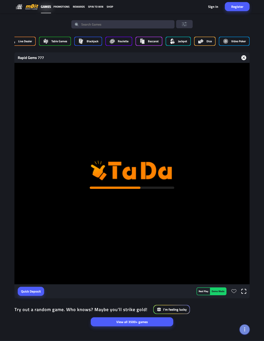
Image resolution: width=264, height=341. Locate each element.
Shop (110, 7)
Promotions (61, 7)
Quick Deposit (31, 291)
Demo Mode (218, 291)
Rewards (79, 7)
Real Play (203, 291)
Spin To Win (95, 7)
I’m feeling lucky (175, 309)
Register (237, 6)
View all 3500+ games (132, 321)
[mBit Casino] (31, 6)
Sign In (213, 6)
